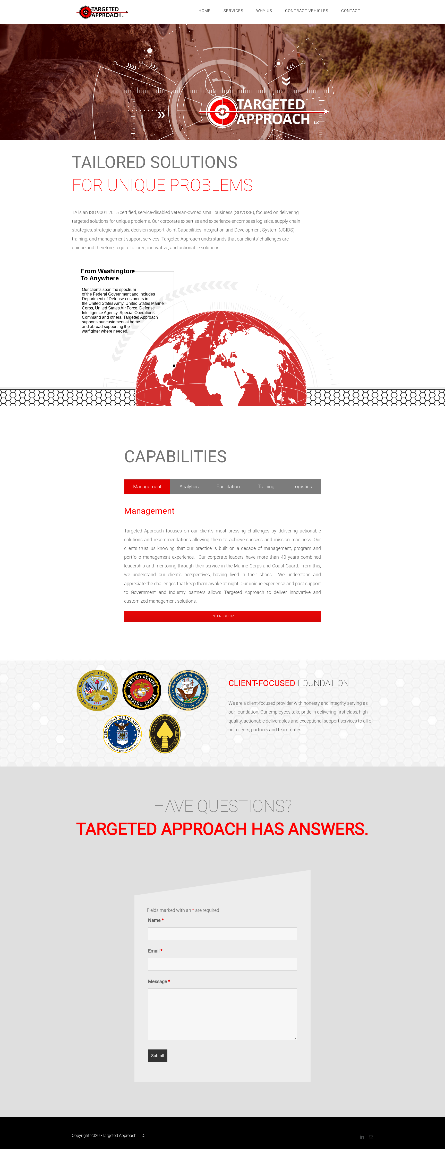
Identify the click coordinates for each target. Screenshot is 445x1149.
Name (156, 920)
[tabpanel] (222, 563)
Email (155, 951)
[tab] (147, 486)
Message (159, 981)
